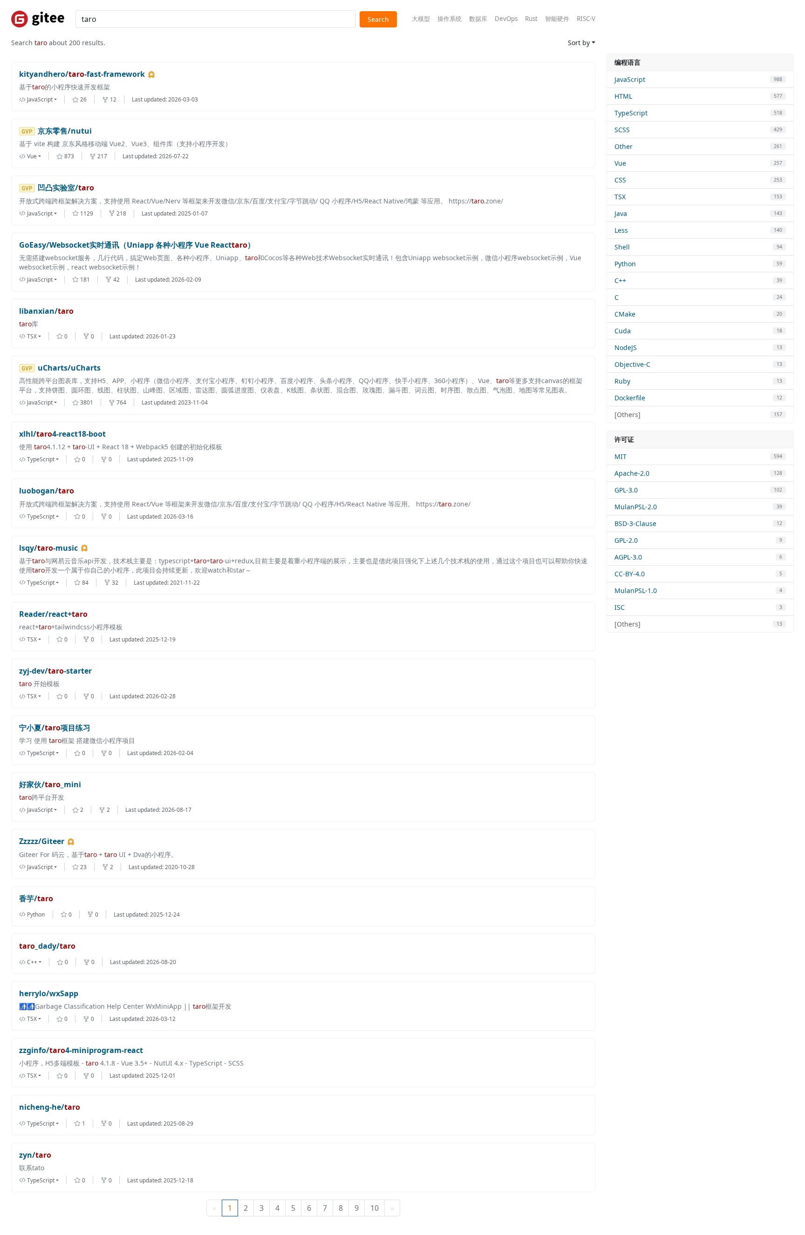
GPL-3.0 (626, 490)
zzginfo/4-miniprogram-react (81, 1050)
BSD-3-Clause (635, 523)
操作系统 (449, 18)
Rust (531, 18)
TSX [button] (32, 336)
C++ (620, 280)
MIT (620, 456)
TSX (620, 196)
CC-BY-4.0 (629, 573)
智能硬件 (557, 18)
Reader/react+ (53, 614)
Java (620, 213)
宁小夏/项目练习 (54, 727)
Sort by (579, 42)
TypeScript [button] (41, 459)
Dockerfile (629, 397)
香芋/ (36, 898)
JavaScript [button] (40, 99)
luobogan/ (46, 490)
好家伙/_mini (50, 784)
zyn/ (35, 1155)
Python (625, 263)
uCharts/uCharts (69, 368)
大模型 (421, 18)
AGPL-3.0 (628, 557)
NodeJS (625, 347)
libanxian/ (46, 311)
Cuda (622, 330)
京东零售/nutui (65, 131)
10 (374, 1208)
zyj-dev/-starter (55, 671)
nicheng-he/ (49, 1107)
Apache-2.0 (631, 473)
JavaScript (629, 79)
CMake (624, 314)
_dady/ (47, 946)
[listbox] (45, 99)
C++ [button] (32, 962)
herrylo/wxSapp (48, 993)
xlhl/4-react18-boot (62, 434)
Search (378, 19)
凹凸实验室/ (66, 187)
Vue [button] (32, 156)
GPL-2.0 (626, 540)
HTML (623, 96)
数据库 (478, 18)
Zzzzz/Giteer (41, 841)
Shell (622, 247)
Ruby (622, 381)
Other (623, 146)
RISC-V (586, 18)
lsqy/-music (48, 548)
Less (621, 230)
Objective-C (632, 364)
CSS (620, 179)
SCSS (622, 129)
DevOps (506, 18)
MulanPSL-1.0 (635, 590)
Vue (620, 163)
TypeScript (631, 112)
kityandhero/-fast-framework (82, 74)
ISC (619, 607)
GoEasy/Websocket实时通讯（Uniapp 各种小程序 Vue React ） (137, 245)
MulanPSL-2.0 (635, 506)
